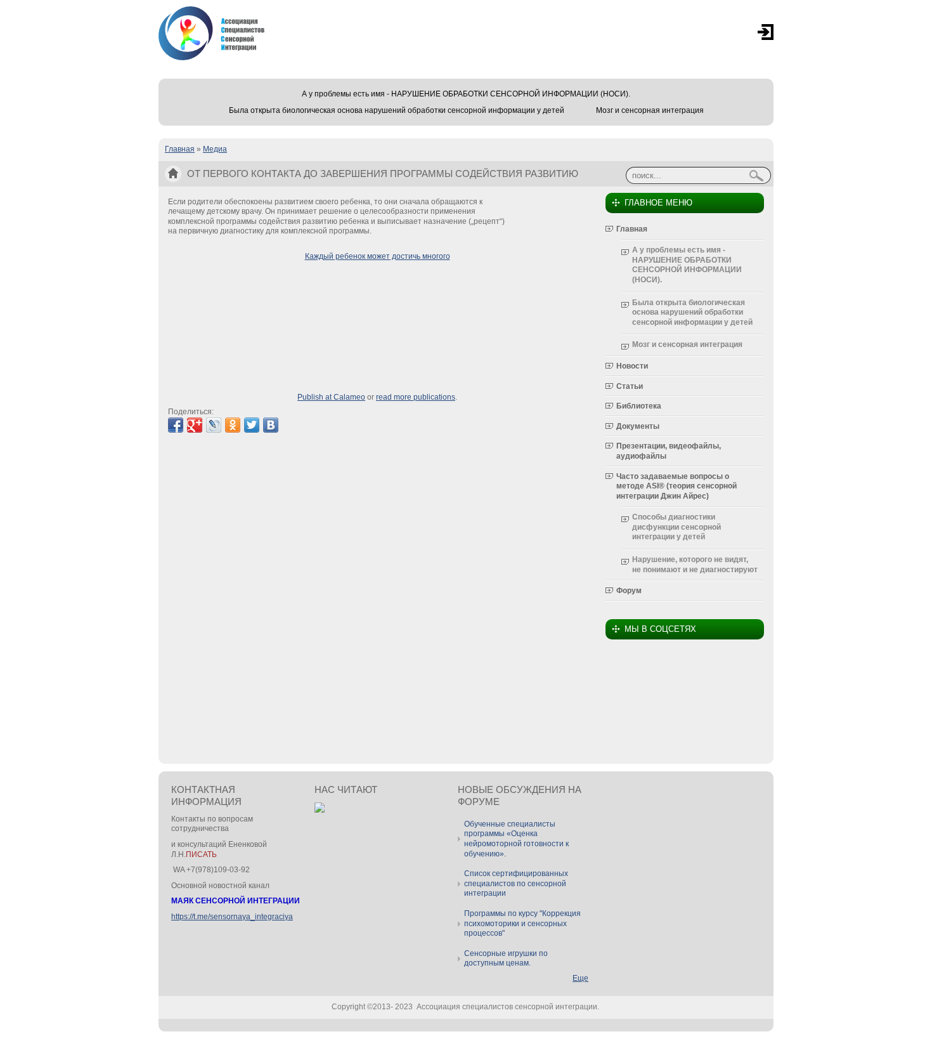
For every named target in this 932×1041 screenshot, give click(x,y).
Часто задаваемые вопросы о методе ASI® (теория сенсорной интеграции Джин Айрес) (676, 486)
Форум (629, 590)
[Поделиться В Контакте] (270, 425)
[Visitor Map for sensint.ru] (319, 810)
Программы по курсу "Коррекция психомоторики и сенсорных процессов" (522, 923)
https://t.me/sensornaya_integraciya (232, 916)
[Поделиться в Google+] (194, 425)
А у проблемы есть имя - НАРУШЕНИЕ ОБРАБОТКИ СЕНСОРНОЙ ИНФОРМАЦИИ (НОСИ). (466, 93)
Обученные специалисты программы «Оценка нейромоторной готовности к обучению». (516, 839)
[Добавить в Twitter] (251, 425)
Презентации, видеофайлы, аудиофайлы (668, 451)
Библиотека (638, 406)
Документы (637, 426)
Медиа (215, 149)
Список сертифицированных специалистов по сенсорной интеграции (516, 883)
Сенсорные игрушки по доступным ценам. (506, 958)
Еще (580, 978)
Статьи (629, 386)
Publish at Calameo (331, 397)
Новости (632, 366)
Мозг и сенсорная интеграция (650, 110)
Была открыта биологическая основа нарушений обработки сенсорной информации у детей (396, 110)
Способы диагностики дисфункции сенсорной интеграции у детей (676, 527)
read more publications (415, 397)
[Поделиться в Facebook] (175, 425)
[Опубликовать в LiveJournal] (213, 425)
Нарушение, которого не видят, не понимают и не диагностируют (695, 564)
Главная (180, 149)
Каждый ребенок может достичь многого (377, 256)
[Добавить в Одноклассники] (232, 425)
